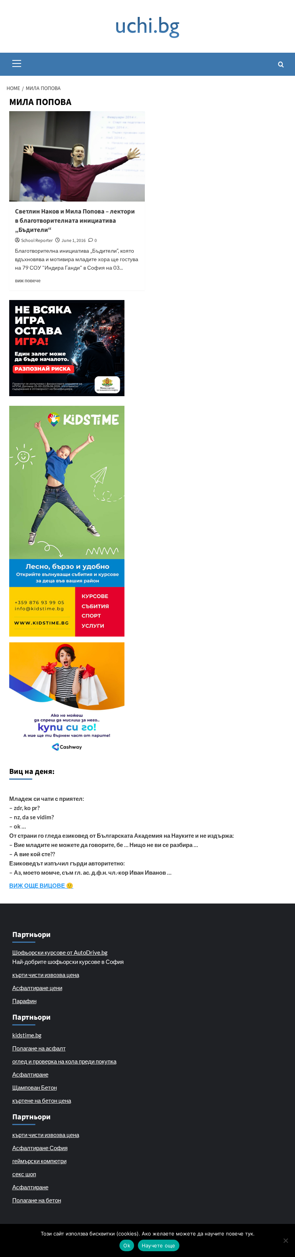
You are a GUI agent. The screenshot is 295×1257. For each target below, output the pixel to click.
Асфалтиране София (40, 1147)
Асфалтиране (30, 1074)
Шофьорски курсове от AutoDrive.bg (60, 952)
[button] (17, 62)
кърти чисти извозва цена (45, 974)
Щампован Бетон (34, 1087)
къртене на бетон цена (41, 1100)
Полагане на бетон (36, 1200)
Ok (126, 1245)
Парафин (24, 1000)
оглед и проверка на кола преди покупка (64, 1061)
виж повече (28, 280)
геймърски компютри (39, 1160)
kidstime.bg (26, 1035)
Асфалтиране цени (37, 987)
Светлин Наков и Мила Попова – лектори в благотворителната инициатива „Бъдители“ (75, 221)
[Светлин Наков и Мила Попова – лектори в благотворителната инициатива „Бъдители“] (77, 156)
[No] (285, 1240)
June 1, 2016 (73, 240)
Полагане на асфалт (39, 1048)
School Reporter (37, 240)
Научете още (159, 1245)
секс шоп (24, 1173)
